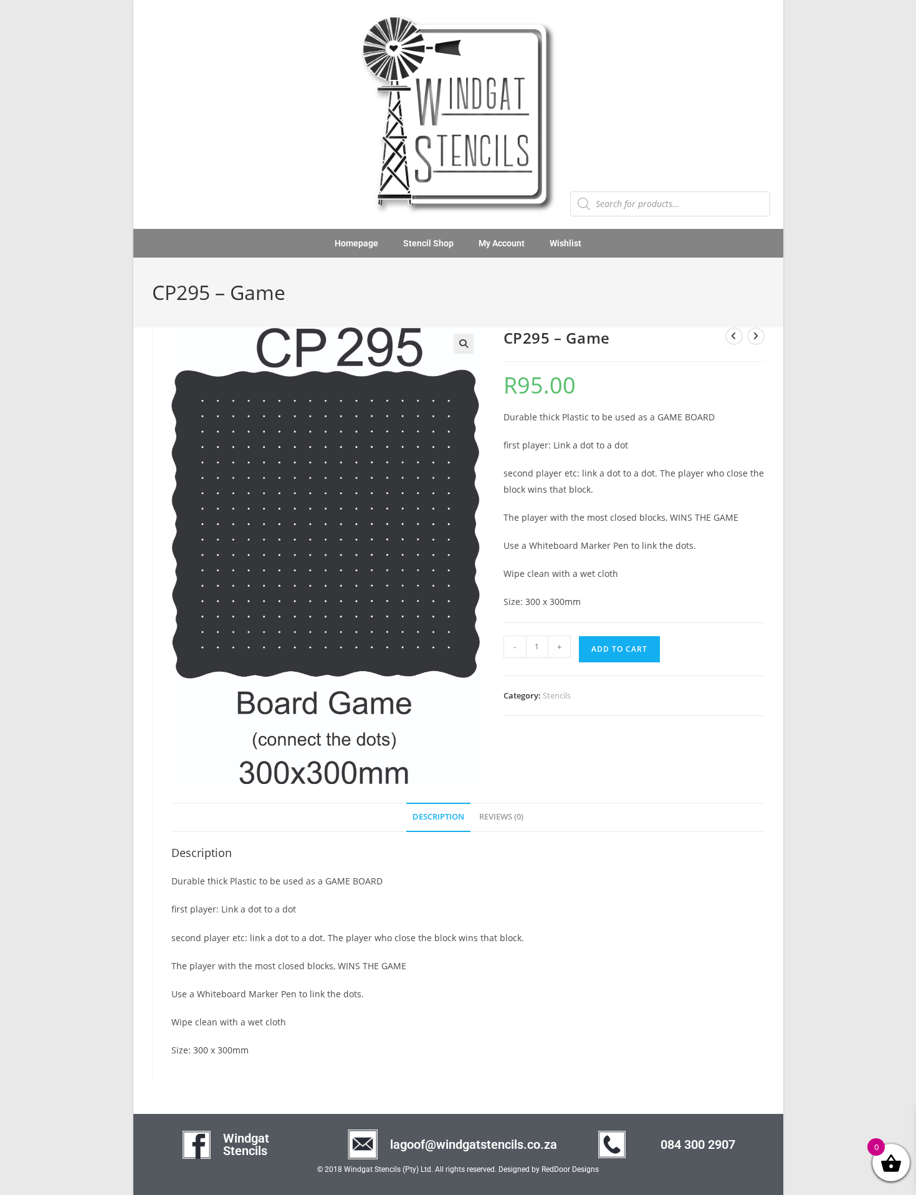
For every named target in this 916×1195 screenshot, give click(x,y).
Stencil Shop (428, 243)
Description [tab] (438, 816)
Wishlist (565, 243)
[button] (464, 344)
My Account (502, 243)
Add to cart (619, 649)
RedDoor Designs (570, 1169)
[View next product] (756, 336)
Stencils (557, 695)
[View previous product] (734, 336)
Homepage (356, 243)
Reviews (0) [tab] (501, 816)
